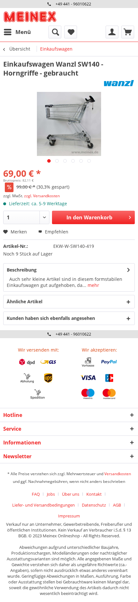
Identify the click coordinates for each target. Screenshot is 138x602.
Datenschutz (94, 505)
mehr (92, 285)
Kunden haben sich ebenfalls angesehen (51, 318)
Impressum (69, 516)
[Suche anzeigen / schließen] (54, 32)
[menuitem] (17, 32)
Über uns (70, 494)
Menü (23, 32)
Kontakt (94, 494)
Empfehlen (56, 232)
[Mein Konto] (112, 32)
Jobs (51, 494)
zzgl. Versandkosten (42, 196)
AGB (117, 505)
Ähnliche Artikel (24, 301)
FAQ (36, 494)
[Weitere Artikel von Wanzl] (119, 83)
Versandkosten (117, 473)
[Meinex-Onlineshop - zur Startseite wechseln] (29, 16)
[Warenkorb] (127, 32)
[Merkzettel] (70, 32)
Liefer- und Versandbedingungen (43, 505)
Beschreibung (22, 270)
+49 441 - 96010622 (73, 4)
